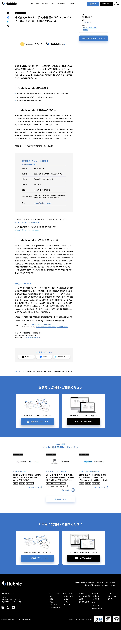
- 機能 (51, 599)
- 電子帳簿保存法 (83, 602)
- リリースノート (54, 605)
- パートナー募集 (54, 608)
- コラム (66, 599)
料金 (52, 4)
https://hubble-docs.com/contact (27, 222)
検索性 (85, 30)
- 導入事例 (95, 605)
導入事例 (45, 4)
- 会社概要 (95, 596)
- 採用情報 (95, 599)
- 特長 (51, 596)
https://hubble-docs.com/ (42, 324)
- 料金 (51, 602)
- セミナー (66, 602)
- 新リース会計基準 (84, 596)
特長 (32, 4)
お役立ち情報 (61, 4)
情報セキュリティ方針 (85, 619)
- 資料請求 (110, 599)
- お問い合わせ (111, 596)
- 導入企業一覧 (97, 608)
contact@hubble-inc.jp (32, 337)
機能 (37, 4)
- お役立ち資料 (68, 596)
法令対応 (73, 4)
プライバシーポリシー (70, 619)
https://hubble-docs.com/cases (27, 230)
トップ (15, 371)
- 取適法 (80, 599)
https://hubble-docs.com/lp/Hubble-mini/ (52, 327)
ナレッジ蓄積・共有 (90, 28)
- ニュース (66, 605)
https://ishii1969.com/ (42, 203)
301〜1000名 (86, 22)
